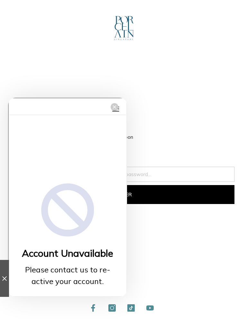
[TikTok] (131, 308)
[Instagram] (112, 308)
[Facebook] (93, 308)
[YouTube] (150, 308)
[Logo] (124, 28)
